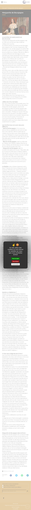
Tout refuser (16, 261)
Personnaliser (15, 264)
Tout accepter (15, 258)
